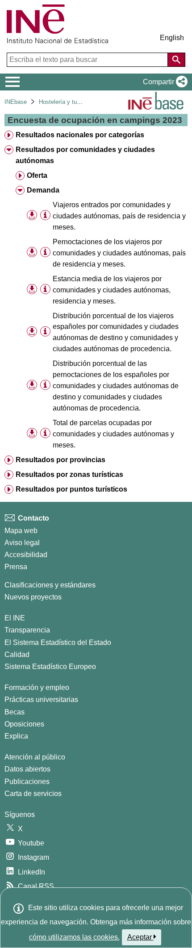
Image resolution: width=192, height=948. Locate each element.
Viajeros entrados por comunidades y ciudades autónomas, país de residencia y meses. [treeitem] (119, 216)
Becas (14, 712)
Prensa (15, 566)
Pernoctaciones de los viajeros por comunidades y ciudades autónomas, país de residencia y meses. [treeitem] (119, 253)
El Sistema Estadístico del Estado (57, 642)
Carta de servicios (33, 793)
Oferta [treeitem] (37, 175)
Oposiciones (24, 724)
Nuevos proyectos (33, 597)
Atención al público (34, 757)
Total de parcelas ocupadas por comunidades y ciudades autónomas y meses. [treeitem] (113, 434)
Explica (16, 736)
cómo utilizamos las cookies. (74, 937)
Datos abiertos (27, 769)
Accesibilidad (25, 554)
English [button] (172, 37)
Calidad (16, 654)
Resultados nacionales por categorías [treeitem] (80, 135)
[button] (163, 82)
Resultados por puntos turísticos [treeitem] (71, 489)
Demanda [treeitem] (43, 190)
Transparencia (27, 630)
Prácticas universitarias (41, 699)
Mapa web (21, 530)
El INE (14, 618)
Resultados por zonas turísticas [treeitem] (69, 474)
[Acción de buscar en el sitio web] (176, 60)
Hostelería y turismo (65, 101)
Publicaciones (27, 781)
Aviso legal (22, 542)
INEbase (15, 101)
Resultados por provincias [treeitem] (60, 460)
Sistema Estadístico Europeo (50, 666)
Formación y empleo (36, 687)
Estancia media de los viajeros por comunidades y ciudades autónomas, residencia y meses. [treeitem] (112, 290)
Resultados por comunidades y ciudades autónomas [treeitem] (85, 155)
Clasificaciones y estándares (50, 585)
